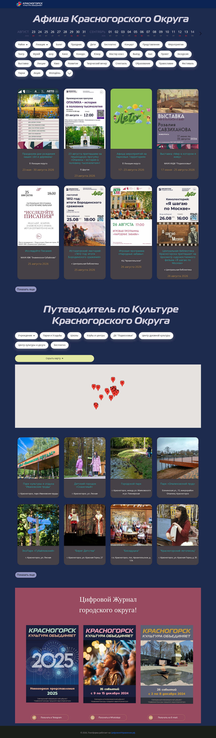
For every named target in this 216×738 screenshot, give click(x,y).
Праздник (76, 44)
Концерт (129, 44)
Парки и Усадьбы (52, 335)
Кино (65, 53)
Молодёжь (54, 72)
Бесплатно (110, 44)
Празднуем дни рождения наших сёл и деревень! (38, 155)
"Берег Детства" (85, 550)
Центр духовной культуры (156, 335)
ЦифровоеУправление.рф (123, 732)
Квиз (56, 63)
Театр (21, 53)
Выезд (136, 53)
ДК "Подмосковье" (123, 335)
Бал (150, 53)
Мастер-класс (116, 53)
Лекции (41, 63)
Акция (37, 72)
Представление (151, 44)
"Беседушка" (131, 550)
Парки (21, 72)
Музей (36, 53)
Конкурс (80, 53)
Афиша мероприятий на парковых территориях (131, 155)
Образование (143, 63)
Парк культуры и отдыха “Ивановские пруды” (38, 485)
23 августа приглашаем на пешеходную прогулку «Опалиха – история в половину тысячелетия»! (85, 158)
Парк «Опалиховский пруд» (177, 483)
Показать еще (26, 289)
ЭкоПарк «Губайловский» (38, 550)
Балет (59, 44)
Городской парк (131, 483)
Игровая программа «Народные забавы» (131, 252)
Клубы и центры (96, 335)
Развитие (73, 63)
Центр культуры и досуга (31, 344)
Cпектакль (121, 63)
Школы (74, 335)
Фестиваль (188, 63)
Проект (165, 53)
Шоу (51, 53)
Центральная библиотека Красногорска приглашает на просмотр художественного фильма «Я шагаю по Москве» (177, 257)
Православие (166, 63)
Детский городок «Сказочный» (85, 485)
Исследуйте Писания (38, 250)
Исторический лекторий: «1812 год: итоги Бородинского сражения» (84, 253)
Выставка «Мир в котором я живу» (178, 155)
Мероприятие (176, 44)
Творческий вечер (97, 63)
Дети (93, 44)
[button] (114, 394)
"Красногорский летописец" (177, 550)
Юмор (97, 53)
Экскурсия (182, 53)
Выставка (23, 63)
